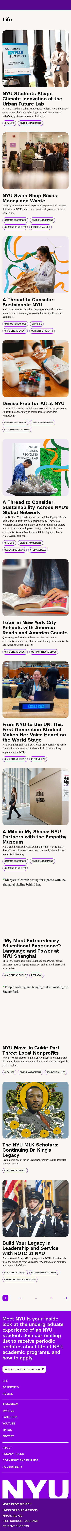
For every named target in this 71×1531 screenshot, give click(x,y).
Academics (10, 1387)
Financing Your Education (20, 1279)
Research (36, 975)
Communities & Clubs (17, 429)
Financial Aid (12, 1515)
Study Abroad (38, 550)
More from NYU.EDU (16, 1504)
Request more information (22, 1369)
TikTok (7, 1430)
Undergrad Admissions (20, 1510)
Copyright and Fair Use (20, 1460)
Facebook (9, 1417)
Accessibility (12, 1466)
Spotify (8, 1436)
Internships (38, 759)
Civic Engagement (30, 123)
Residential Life (40, 227)
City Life (9, 123)
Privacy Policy (13, 1454)
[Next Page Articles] (66, 1298)
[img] (35, 58)
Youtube (8, 1423)
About (7, 1447)
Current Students (15, 227)
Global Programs (14, 550)
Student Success (15, 1526)
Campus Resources (15, 220)
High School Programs (20, 1521)
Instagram (10, 1404)
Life (5, 1381)
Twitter (8, 1411)
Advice (7, 1393)
